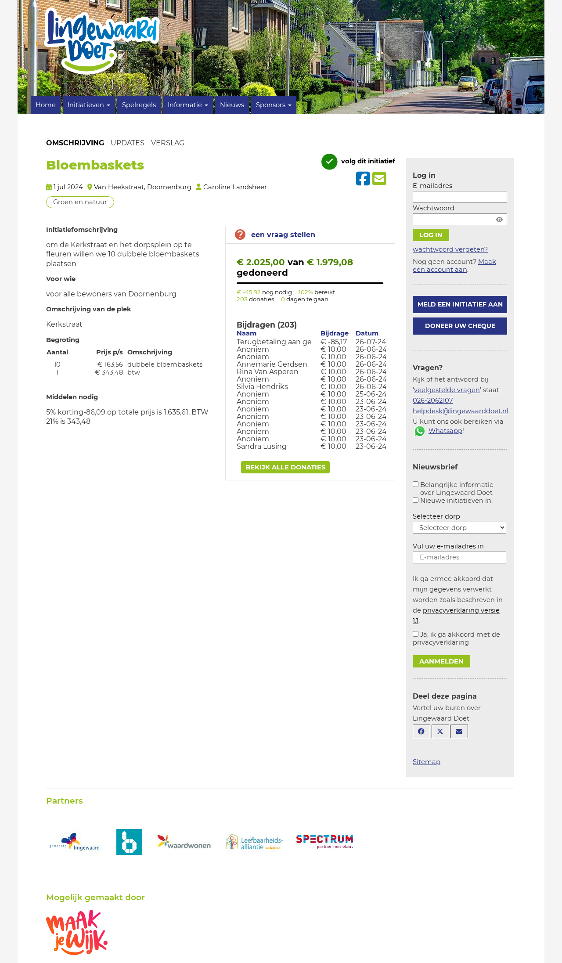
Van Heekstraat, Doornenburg (142, 187)
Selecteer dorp (436, 516)
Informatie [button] (186, 105)
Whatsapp (445, 431)
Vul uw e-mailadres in (448, 546)
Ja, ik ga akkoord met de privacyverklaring (456, 638)
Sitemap (426, 762)
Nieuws (232, 105)
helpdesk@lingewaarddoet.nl (460, 411)
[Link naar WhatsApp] (420, 431)
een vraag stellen (283, 235)
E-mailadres (432, 186)
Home (46, 105)
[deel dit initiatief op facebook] (362, 179)
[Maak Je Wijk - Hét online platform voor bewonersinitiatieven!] (77, 931)
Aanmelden (441, 661)
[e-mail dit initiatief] (378, 179)
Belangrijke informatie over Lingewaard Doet (457, 489)
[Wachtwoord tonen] (499, 219)
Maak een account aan (454, 266)
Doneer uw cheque (460, 325)
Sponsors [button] (271, 105)
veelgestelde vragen (447, 390)
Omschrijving (75, 143)
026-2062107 (433, 400)
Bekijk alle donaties (285, 467)
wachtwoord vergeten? (450, 249)
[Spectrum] (324, 840)
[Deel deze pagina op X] (440, 731)
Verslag (167, 143)
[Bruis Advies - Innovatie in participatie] (129, 833)
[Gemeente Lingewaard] (74, 840)
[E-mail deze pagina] (459, 731)
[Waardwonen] (184, 840)
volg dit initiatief (367, 161)
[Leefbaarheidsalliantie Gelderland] (254, 840)
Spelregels (139, 105)
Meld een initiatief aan (460, 304)
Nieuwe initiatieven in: (456, 501)
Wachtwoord (433, 208)
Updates (127, 143)
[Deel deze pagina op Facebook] (421, 731)
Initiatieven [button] (87, 105)
